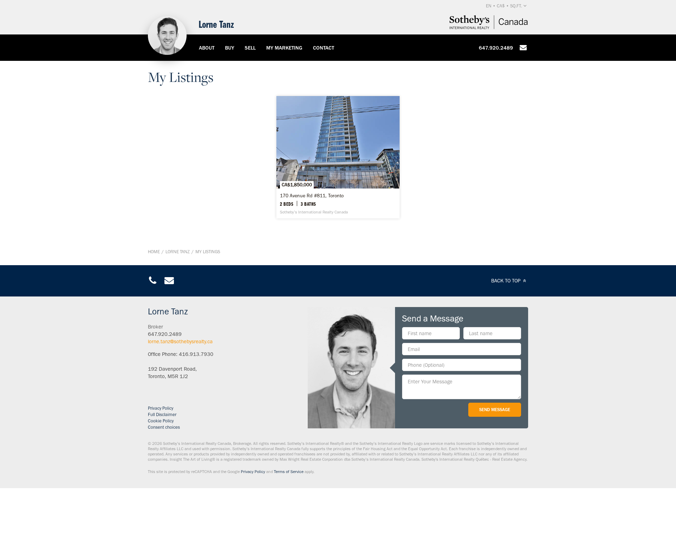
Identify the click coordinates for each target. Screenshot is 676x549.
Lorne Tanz (177, 251)
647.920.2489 (496, 48)
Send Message (494, 409)
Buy (229, 48)
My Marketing (284, 48)
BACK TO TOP (506, 280)
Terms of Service (288, 471)
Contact (323, 48)
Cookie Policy (161, 420)
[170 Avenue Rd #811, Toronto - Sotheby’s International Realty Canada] (338, 157)
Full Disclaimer (162, 414)
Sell (250, 48)
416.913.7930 (196, 354)
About (206, 48)
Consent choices (164, 427)
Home (154, 251)
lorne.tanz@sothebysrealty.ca (180, 341)
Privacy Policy (160, 408)
